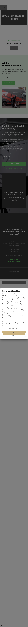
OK (14, 332)
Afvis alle (14, 335)
